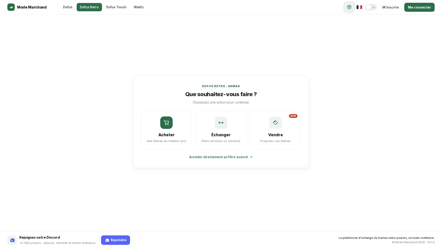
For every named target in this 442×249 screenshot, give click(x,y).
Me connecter (419, 7)
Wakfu (139, 7)
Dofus (68, 7)
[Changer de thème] (371, 7)
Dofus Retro (89, 7)
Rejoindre (118, 240)
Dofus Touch (116, 7)
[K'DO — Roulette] (349, 7)
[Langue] (359, 7)
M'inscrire (390, 7)
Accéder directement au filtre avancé (218, 157)
